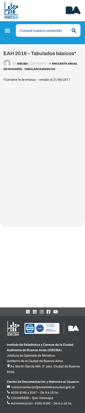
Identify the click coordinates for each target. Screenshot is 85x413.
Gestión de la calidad (26, 260)
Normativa (18, 268)
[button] (8, 30)
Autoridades (20, 251)
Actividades (16, 284)
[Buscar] (73, 30)
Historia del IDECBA (26, 276)
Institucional (17, 243)
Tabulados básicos (39, 69)
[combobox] (48, 30)
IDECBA (22, 63)
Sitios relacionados (22, 292)
